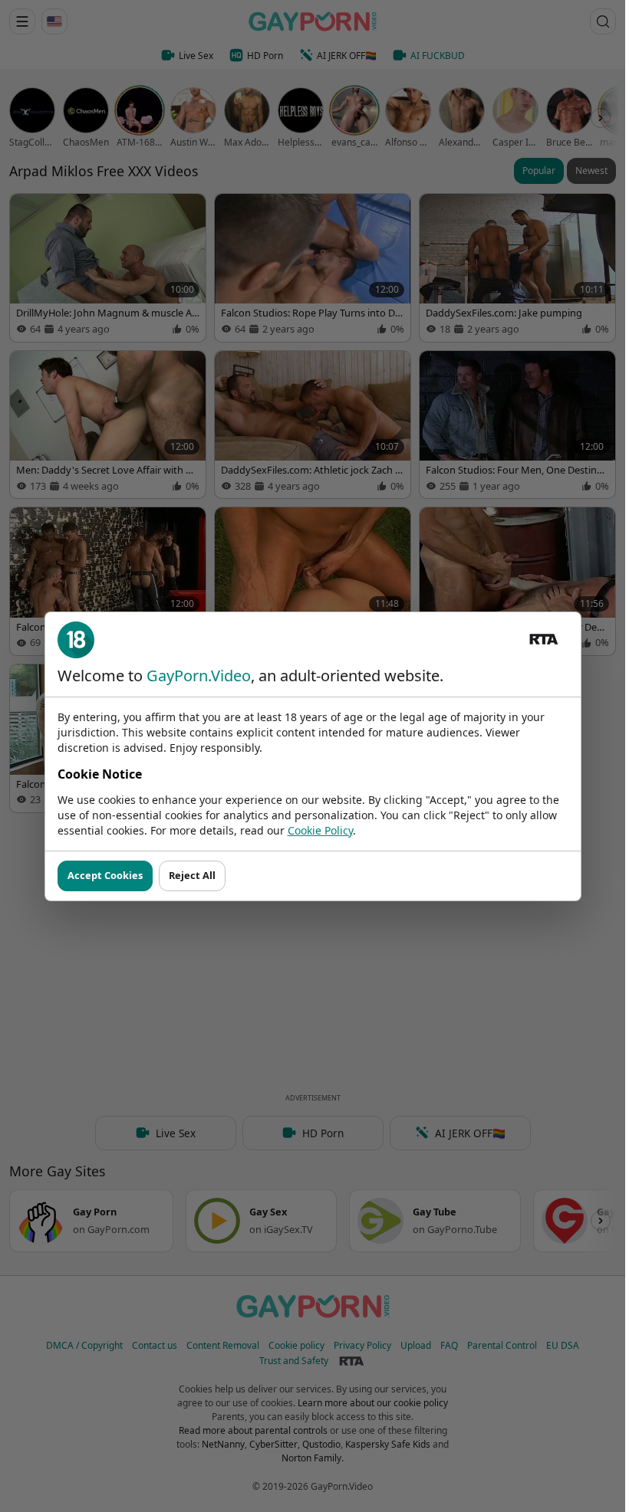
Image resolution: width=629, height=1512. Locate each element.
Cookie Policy (320, 830)
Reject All (192, 875)
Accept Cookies (105, 875)
